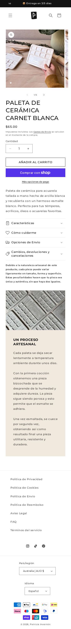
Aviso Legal (18, 513)
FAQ (13, 521)
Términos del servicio (26, 530)
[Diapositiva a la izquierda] (27, 95)
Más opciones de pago (35, 181)
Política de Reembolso (27, 505)
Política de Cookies (24, 487)
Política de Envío (22, 496)
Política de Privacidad (26, 479)
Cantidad (12, 141)
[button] (10, 15)
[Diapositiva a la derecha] (44, 95)
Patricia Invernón (40, 624)
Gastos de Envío (42, 132)
